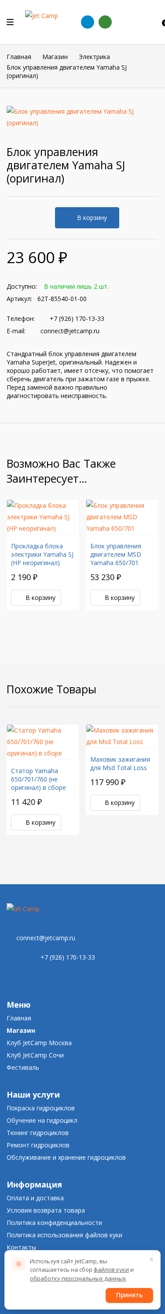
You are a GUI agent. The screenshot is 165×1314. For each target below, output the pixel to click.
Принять (129, 1295)
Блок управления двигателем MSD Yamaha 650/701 (115, 554)
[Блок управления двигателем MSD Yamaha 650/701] (122, 517)
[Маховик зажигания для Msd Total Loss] (122, 736)
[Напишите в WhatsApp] (105, 22)
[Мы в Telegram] (87, 22)
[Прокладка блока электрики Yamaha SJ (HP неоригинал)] (43, 517)
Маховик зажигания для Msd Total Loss (120, 763)
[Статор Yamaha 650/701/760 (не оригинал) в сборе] (43, 742)
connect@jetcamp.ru (69, 331)
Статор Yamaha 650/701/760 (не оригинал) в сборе (38, 779)
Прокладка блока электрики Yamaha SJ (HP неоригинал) (42, 554)
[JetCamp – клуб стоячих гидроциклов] (47, 22)
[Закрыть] (151, 1259)
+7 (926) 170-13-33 (77, 318)
